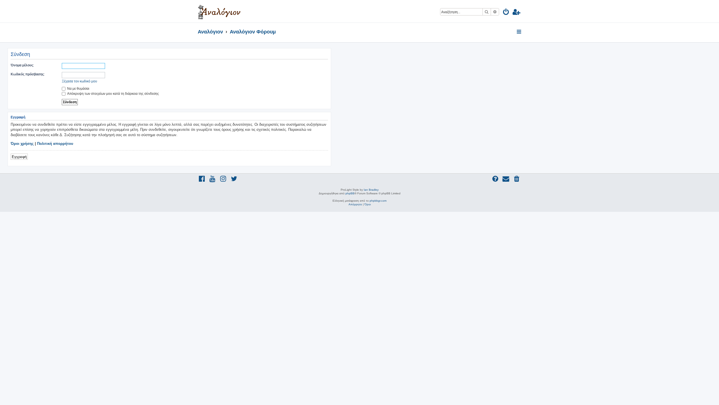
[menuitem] (506, 12)
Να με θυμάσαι (77, 88)
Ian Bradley (371, 189)
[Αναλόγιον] (219, 11)
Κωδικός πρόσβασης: (28, 74)
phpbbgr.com (378, 200)
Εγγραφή (19, 156)
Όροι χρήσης (22, 143)
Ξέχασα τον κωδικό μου (79, 81)
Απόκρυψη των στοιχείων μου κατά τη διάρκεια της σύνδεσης (112, 93)
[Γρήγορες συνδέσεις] (519, 32)
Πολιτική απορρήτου (55, 143)
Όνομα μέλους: (22, 65)
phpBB (349, 193)
